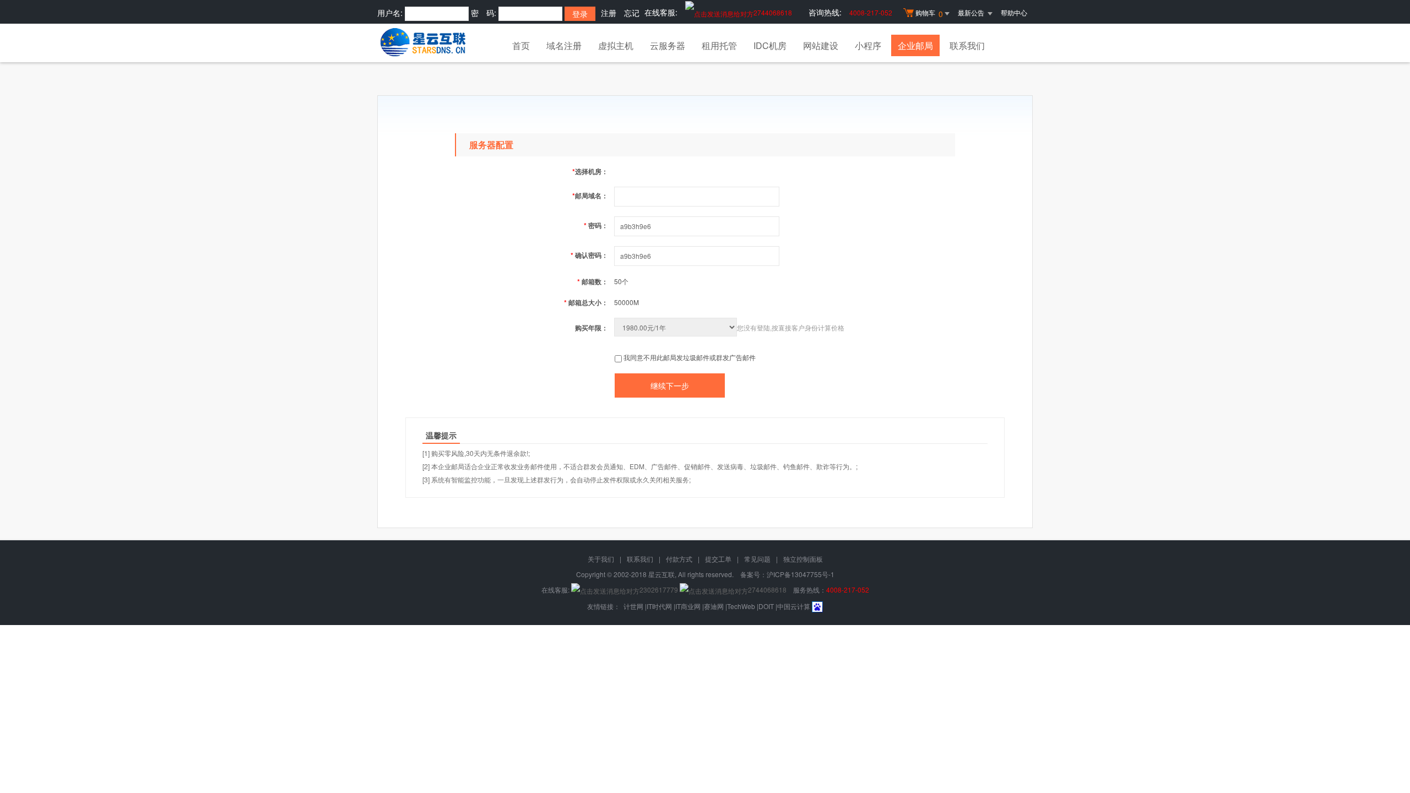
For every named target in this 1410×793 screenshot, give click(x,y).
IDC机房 (770, 45)
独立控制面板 (803, 558)
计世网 (633, 606)
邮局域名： (590, 195)
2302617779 (658, 589)
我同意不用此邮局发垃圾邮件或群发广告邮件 (689, 357)
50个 (621, 281)
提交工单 (718, 558)
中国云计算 (793, 606)
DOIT (766, 606)
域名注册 (564, 45)
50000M (626, 302)
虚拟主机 (615, 45)
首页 (521, 45)
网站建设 (820, 45)
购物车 (929, 13)
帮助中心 (1014, 12)
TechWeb (741, 606)
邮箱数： (592, 281)
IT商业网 (688, 606)
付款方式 (679, 558)
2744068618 (772, 12)
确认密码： (589, 255)
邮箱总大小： (586, 302)
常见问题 (757, 558)
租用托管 (719, 45)
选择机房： (590, 171)
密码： (596, 225)
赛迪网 (714, 606)
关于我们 (601, 558)
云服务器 (667, 45)
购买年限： (591, 328)
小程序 (868, 45)
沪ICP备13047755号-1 (800, 574)
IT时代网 (659, 606)
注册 (608, 12)
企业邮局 (915, 45)
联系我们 (967, 45)
